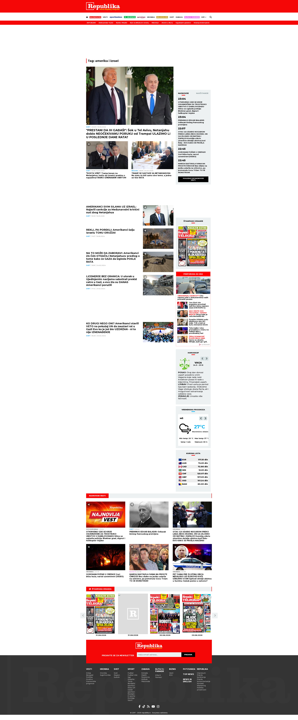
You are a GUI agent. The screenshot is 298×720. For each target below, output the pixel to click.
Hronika (151, 17)
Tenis (130, 681)
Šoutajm (131, 694)
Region (135, 171)
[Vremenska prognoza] (185, 429)
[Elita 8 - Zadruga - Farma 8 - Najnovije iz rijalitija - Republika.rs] (192, 17)
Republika (202, 669)
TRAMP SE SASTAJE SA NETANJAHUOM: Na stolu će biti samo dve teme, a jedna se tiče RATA (151, 175)
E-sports (131, 696)
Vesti (105, 17)
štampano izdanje (193, 221)
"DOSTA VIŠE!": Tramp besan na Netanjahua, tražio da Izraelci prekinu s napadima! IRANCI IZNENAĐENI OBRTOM (106, 175)
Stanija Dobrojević (201, 23)
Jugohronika (92, 529)
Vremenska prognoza (91, 682)
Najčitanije (202, 93)
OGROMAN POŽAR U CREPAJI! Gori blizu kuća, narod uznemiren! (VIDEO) (192, 154)
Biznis (172, 669)
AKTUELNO (91, 23)
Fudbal (130, 673)
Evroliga (131, 698)
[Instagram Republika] (158, 706)
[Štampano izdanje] (101, 614)
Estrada (144, 673)
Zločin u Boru (167, 23)
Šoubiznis (145, 677)
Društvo (89, 679)
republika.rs (146, 713)
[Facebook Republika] (140, 706)
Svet (172, 17)
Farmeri (158, 677)
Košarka (131, 679)
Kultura (144, 679)
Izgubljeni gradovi (183, 23)
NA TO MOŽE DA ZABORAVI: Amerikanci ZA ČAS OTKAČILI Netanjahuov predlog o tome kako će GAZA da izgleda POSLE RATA (113, 257)
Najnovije (183, 93)
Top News (188, 674)
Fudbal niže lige (132, 676)
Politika (89, 677)
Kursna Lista (193, 453)
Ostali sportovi (131, 691)
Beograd (185, 418)
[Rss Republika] (148, 706)
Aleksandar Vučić (106, 23)
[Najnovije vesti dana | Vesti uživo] (130, 17)
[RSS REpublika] (154, 706)
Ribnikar (155, 23)
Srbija (88, 673)
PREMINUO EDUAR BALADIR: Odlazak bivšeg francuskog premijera (191, 122)
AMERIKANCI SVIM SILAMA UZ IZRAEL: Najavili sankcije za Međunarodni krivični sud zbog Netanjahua (112, 209)
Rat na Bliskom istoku (139, 23)
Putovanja (189, 669)
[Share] (89, 70)
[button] (202, 358)
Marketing (201, 686)
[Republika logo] (103, 6)
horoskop (193, 353)
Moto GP (131, 688)
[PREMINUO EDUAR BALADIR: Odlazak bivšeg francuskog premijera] (149, 515)
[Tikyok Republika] (144, 706)
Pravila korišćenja (201, 676)
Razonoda (145, 681)
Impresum (201, 673)
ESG (171, 675)
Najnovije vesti (97, 496)
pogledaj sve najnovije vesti (193, 179)
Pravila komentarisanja (203, 680)
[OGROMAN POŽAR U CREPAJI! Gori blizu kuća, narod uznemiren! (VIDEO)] (105, 557)
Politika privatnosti (201, 689)
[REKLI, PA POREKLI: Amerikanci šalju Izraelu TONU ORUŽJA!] (158, 238)
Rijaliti (144, 675)
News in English (187, 680)
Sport (131, 669)
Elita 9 (132, 572)
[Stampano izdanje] (193, 246)
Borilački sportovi (131, 684)
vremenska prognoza (193, 410)
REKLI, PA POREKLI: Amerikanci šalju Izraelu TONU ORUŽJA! (110, 231)
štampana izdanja (102, 589)
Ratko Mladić (121, 23)
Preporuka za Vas (193, 274)
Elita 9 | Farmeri (159, 670)
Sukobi (117, 677)
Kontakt (200, 683)
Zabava (179, 17)
